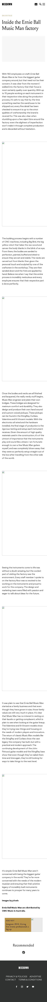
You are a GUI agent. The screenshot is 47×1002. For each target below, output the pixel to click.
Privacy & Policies (16, 977)
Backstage (7, 16)
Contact (10, 980)
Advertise (35, 977)
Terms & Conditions (30, 980)
